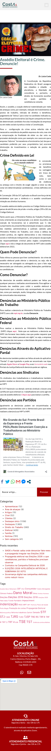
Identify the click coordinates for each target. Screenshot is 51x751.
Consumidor (31, 588)
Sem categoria (12, 539)
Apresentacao (11, 506)
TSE (22, 621)
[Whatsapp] (22, 672)
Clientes (9, 518)
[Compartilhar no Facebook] (2, 482)
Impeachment (28, 600)
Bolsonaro (13, 589)
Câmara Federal (6, 593)
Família (8, 533)
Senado (36, 612)
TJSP (27, 616)
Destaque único (12, 521)
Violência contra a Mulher (41, 622)
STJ (2, 616)
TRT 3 (4, 622)
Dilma (35, 593)
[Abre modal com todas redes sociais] (29, 482)
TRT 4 (11, 622)
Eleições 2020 (43, 597)
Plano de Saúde (42, 605)
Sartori (29, 612)
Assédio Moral (4, 589)
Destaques (10, 524)
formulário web (41, 364)
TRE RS (35, 616)
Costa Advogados (43, 589)
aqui (14, 331)
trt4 (16, 622)
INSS (20, 605)
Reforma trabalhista (18, 612)
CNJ (22, 589)
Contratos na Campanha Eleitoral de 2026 (25, 565)
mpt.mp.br (18, 313)
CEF (19, 589)
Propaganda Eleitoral (35, 608)
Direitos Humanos (43, 593)
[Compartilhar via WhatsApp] (13, 482)
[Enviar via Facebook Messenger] (23, 482)
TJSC (21, 617)
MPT (28, 605)
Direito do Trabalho (14, 527)
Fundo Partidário (15, 601)
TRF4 (42, 616)
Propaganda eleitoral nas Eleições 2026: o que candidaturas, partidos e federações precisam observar (27, 559)
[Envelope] (29, 672)
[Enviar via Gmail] (18, 482)
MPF (25, 605)
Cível (7, 515)
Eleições (4, 597)
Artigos (8, 512)
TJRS (14, 616)
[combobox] (18, 492)
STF (43, 612)
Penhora (34, 605)
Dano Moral (22, 593)
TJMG (7, 617)
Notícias (9, 536)
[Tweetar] (7, 482)
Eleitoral (9, 530)
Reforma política (5, 612)
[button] (46, 5)
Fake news (4, 601)
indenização (9, 604)
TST (29, 622)
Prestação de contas (17, 608)
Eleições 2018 (31, 597)
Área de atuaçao (12, 509)
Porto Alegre (4, 608)
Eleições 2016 (15, 597)
